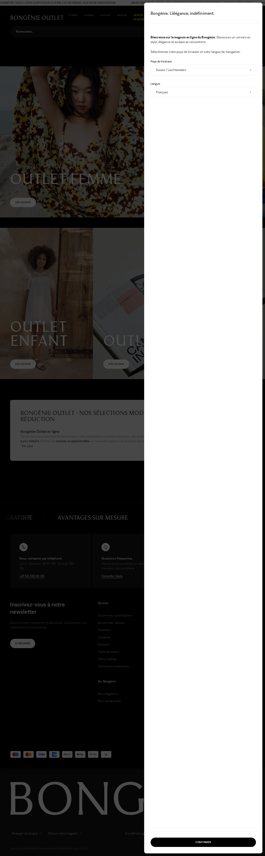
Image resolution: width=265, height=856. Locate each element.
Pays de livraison (161, 61)
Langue (155, 83)
